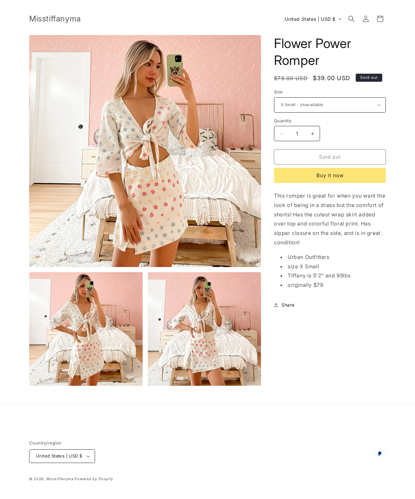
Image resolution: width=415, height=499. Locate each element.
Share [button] (288, 305)
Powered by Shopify (94, 479)
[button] (351, 19)
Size (278, 91)
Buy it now (330, 175)
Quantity (282, 120)
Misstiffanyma (60, 479)
